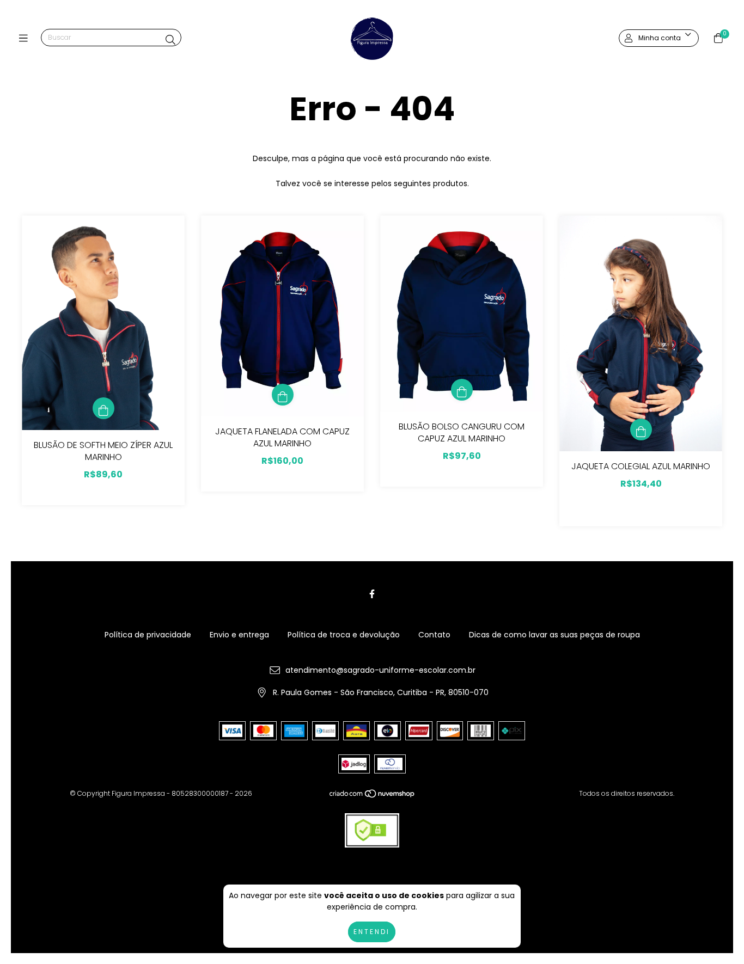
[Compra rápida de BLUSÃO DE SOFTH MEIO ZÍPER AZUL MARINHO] (103, 408)
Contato (434, 634)
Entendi (371, 931)
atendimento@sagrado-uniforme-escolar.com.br (380, 670)
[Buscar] (170, 40)
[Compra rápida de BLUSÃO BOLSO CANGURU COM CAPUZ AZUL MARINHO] (462, 390)
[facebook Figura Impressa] (372, 594)
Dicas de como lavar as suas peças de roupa (554, 634)
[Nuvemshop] (372, 796)
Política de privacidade (148, 634)
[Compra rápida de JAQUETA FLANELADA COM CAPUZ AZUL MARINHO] (283, 395)
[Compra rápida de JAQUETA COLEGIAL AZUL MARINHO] (641, 429)
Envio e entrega (239, 634)
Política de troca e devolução (344, 634)
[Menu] (26, 38)
